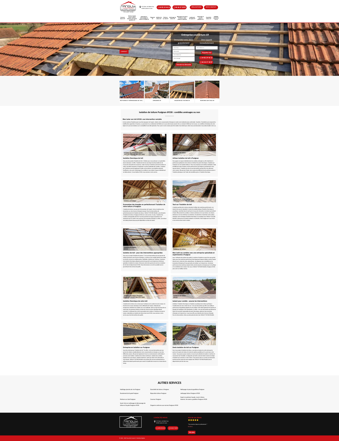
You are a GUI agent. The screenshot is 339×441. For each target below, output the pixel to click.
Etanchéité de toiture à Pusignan (159, 389)
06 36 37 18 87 (180, 7)
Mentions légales (140, 438)
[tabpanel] (131, 91)
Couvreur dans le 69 (122, 18)
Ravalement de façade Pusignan (129, 393)
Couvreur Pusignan (155, 399)
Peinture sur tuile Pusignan (127, 399)
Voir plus (192, 432)
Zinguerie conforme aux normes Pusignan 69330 (164, 405)
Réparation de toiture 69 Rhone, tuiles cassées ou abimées (182, 18)
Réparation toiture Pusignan (158, 393)
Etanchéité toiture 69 (208, 18)
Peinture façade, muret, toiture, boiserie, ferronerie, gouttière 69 (132, 18)
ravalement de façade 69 (192, 18)
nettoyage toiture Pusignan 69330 (190, 393)
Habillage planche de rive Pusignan (130, 389)
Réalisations (196, 7)
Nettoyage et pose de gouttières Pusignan (192, 389)
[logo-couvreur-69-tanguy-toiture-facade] (128, 7)
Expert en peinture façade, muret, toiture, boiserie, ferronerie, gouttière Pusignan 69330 (193, 398)
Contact (124, 51)
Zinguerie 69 (152, 18)
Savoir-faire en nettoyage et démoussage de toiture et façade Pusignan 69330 (132, 404)
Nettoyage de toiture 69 (172, 18)
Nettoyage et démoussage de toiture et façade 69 (144, 18)
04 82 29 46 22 (164, 7)
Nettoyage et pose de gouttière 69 (200, 18)
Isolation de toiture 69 (159, 18)
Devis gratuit (211, 7)
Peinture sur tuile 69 (165, 18)
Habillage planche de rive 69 (216, 18)
